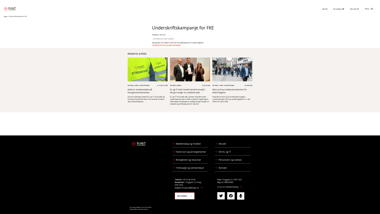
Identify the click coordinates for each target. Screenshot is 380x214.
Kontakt (223, 167)
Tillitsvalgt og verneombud (190, 167)
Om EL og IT (225, 151)
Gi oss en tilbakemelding (227, 187)
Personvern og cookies (230, 159)
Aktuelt (222, 143)
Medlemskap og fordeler (188, 143)
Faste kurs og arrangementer (191, 151)
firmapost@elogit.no (190, 188)
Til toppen (367, 208)
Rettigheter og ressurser (188, 159)
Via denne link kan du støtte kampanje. (166, 45)
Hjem (5, 16)
